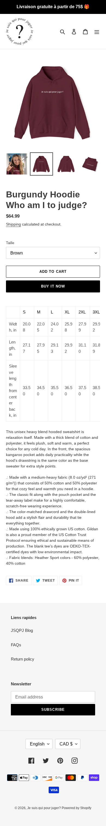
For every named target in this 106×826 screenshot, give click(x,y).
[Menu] (96, 31)
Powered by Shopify (76, 808)
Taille (10, 243)
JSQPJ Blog (22, 630)
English (37, 744)
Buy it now (53, 286)
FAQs (16, 645)
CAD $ (66, 744)
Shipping (13, 224)
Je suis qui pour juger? (44, 808)
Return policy (22, 659)
